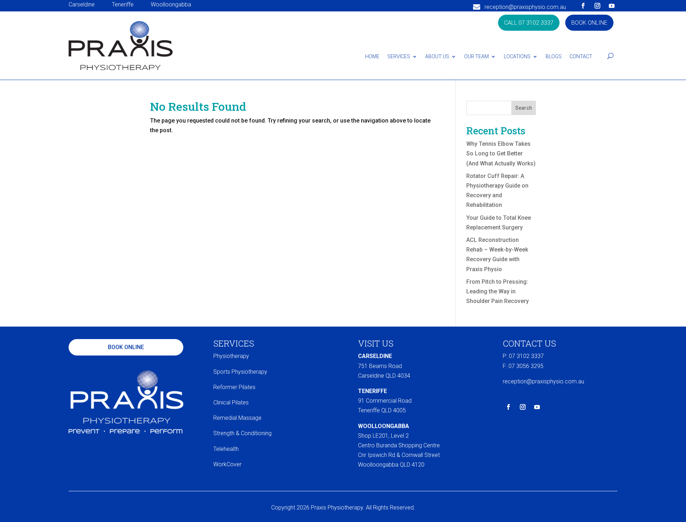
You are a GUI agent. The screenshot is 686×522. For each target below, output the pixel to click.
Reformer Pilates (234, 387)
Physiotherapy (231, 356)
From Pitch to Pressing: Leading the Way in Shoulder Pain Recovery (497, 291)
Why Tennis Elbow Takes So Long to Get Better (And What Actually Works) (501, 153)
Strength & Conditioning (242, 433)
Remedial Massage (237, 417)
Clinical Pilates (231, 402)
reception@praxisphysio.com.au (525, 7)
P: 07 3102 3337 (523, 356)
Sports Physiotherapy (240, 371)
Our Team (476, 56)
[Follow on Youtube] (611, 5)
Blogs (554, 56)
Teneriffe (123, 4)
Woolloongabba (171, 4)
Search (523, 108)
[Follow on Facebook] (583, 5)
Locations (517, 56)
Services (398, 56)
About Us (437, 56)
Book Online (589, 22)
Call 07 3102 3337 (528, 22)
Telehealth (226, 449)
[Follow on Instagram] (597, 5)
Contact (581, 56)
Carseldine (82, 4)
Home (372, 56)
